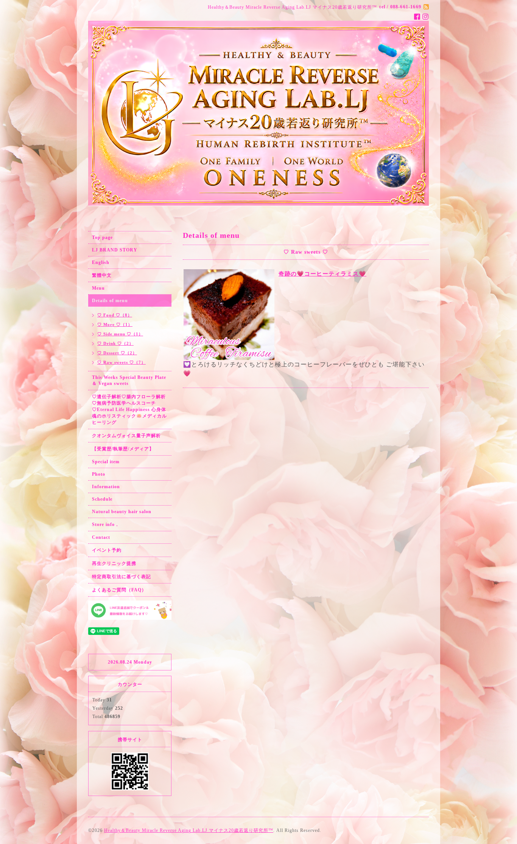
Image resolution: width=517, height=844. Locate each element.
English (100, 262)
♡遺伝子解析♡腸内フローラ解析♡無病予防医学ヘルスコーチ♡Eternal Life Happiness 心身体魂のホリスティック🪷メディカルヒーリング (129, 409)
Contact (101, 537)
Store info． (106, 524)
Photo (98, 474)
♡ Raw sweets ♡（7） (121, 362)
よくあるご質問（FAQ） (119, 590)
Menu (98, 288)
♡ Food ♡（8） (114, 315)
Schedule (102, 499)
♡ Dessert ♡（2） (117, 353)
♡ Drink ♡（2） (115, 343)
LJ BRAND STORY (114, 250)
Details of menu (110, 300)
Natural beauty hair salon (121, 511)
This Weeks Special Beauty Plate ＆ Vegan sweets (129, 380)
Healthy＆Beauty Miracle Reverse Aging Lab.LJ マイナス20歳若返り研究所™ (188, 830)
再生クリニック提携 (114, 563)
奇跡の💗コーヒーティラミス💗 (322, 274)
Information (106, 486)
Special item (106, 461)
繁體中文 (102, 275)
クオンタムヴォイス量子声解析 (126, 435)
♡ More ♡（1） (114, 324)
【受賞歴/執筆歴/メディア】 (123, 448)
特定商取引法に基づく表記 (121, 576)
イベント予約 (106, 550)
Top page (102, 237)
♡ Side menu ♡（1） (120, 334)
